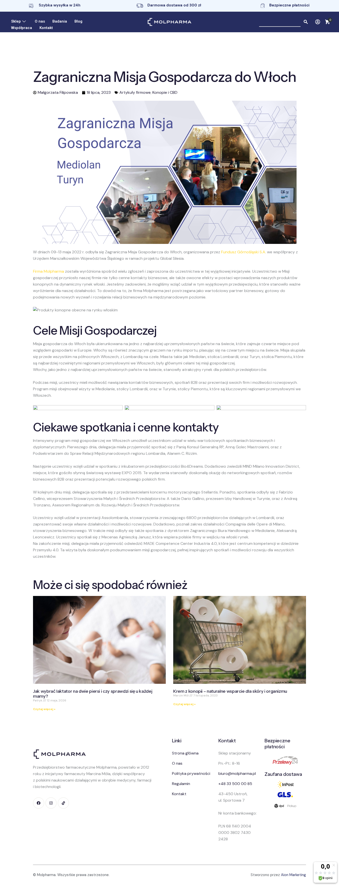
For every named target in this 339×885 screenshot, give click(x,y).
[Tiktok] (63, 803)
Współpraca (21, 28)
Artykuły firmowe (135, 92)
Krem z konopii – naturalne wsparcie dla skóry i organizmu (230, 691)
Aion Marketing (293, 874)
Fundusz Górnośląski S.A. (243, 252)
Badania (59, 21)
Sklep (16, 21)
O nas (40, 21)
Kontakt (46, 28)
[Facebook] (38, 803)
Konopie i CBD (164, 92)
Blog (78, 21)
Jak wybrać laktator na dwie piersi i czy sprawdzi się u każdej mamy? (92, 694)
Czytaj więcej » (44, 709)
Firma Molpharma (48, 271)
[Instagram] (51, 803)
